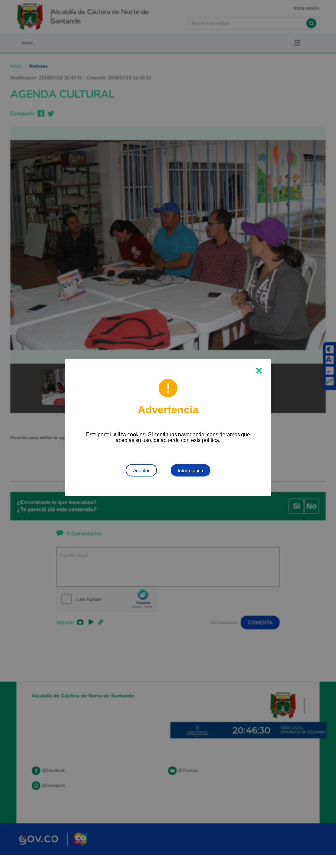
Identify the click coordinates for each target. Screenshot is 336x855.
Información (190, 470)
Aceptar (141, 470)
